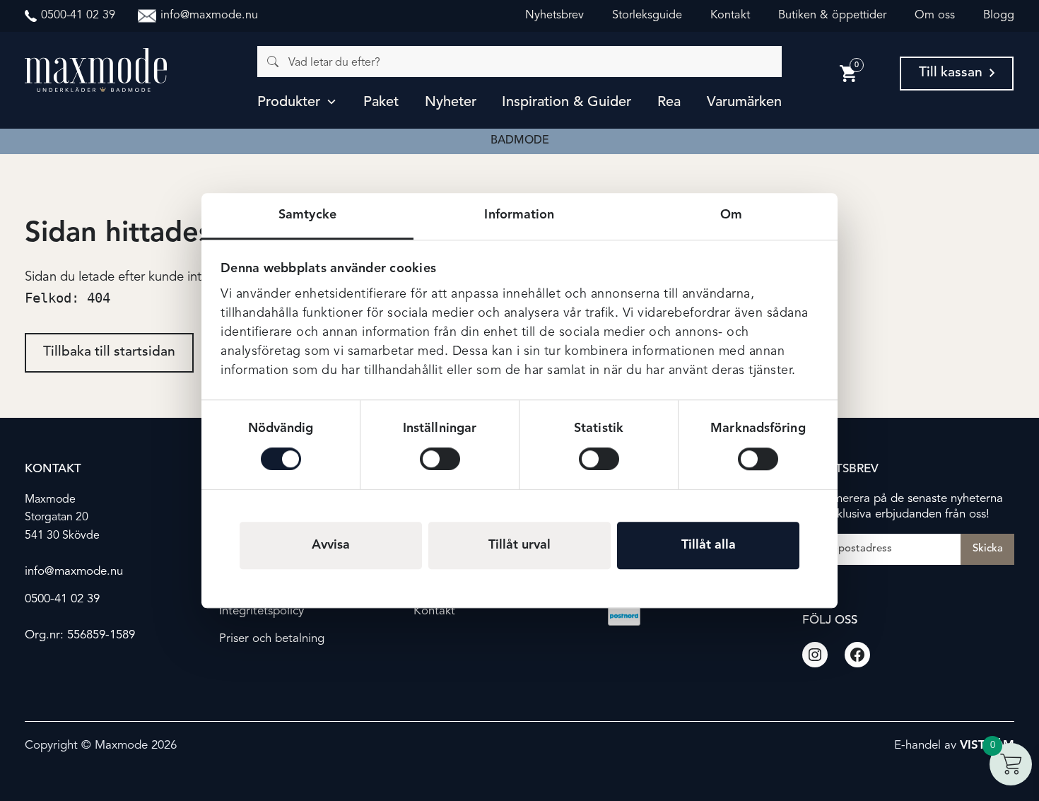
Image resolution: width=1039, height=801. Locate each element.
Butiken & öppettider (832, 15)
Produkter (288, 102)
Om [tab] (731, 215)
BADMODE (520, 140)
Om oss (935, 15)
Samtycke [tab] (307, 215)
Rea (669, 102)
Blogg (998, 15)
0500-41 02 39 (62, 599)
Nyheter (450, 102)
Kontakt (730, 15)
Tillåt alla (708, 545)
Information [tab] (519, 215)
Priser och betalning (271, 639)
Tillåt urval (519, 545)
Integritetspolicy (261, 611)
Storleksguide (647, 15)
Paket (381, 102)
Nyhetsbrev (554, 15)
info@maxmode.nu (74, 572)
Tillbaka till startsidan (109, 352)
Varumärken (744, 102)
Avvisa (331, 545)
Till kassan (950, 73)
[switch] (440, 459)
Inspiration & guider (566, 102)
